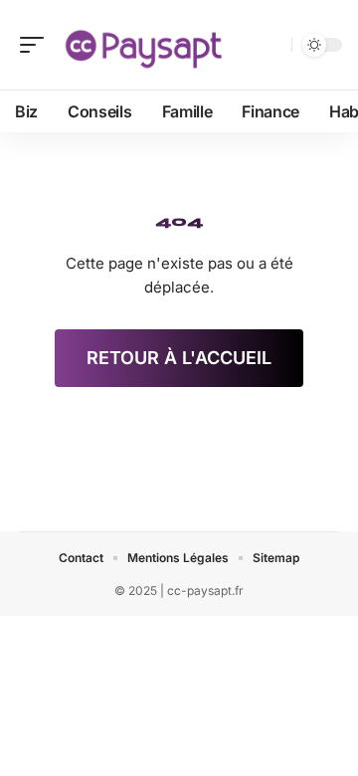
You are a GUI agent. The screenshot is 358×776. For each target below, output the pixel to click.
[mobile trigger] (37, 45)
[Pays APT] (143, 45)
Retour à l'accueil (179, 357)
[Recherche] (272, 45)
